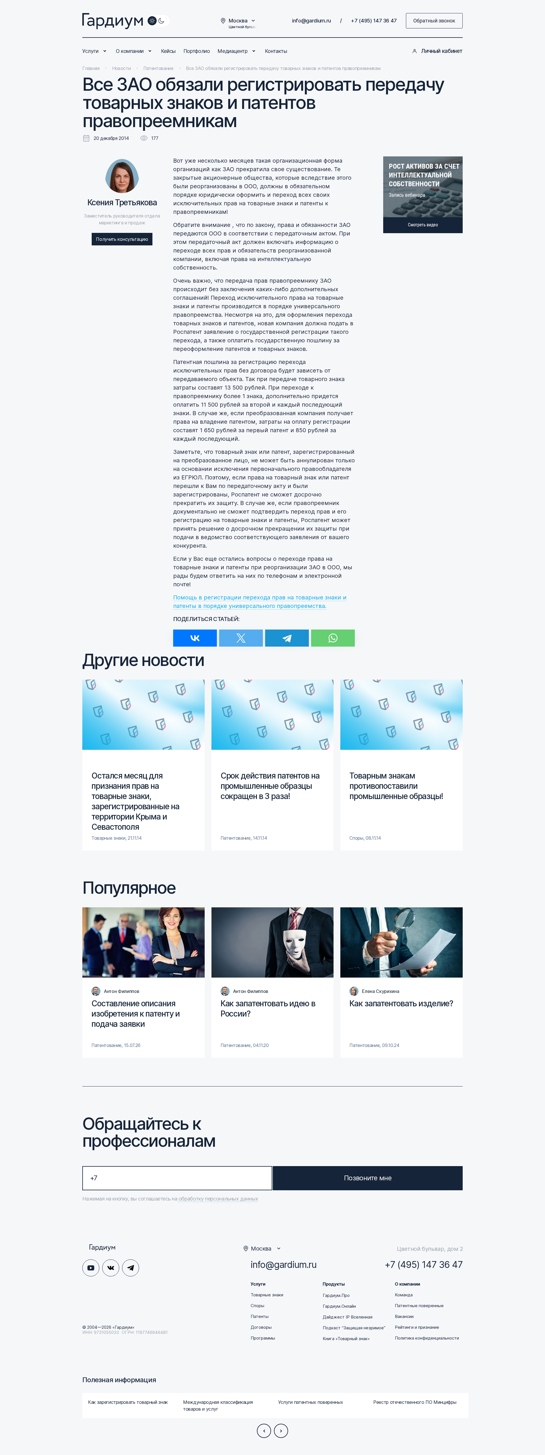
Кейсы (168, 51)
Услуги (90, 51)
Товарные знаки (267, 1294)
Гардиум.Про (336, 1295)
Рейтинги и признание (417, 1327)
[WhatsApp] (333, 634)
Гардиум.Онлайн (339, 1306)
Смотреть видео (423, 224)
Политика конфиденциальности (427, 1338)
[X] (241, 634)
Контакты (276, 51)
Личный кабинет (442, 51)
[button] (264, 1431)
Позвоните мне (367, 1178)
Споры (257, 1305)
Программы (263, 1338)
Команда (404, 1294)
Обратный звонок (434, 21)
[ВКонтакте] (195, 634)
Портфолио (196, 51)
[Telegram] (287, 634)
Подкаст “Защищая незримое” (354, 1327)
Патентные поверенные (419, 1305)
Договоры (261, 1327)
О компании (130, 51)
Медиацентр (232, 51)
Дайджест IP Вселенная (347, 1317)
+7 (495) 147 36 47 (374, 21)
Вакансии (404, 1316)
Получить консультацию (122, 239)
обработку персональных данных (217, 1199)
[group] (143, 765)
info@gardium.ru (311, 21)
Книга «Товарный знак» (346, 1338)
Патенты (260, 1316)
